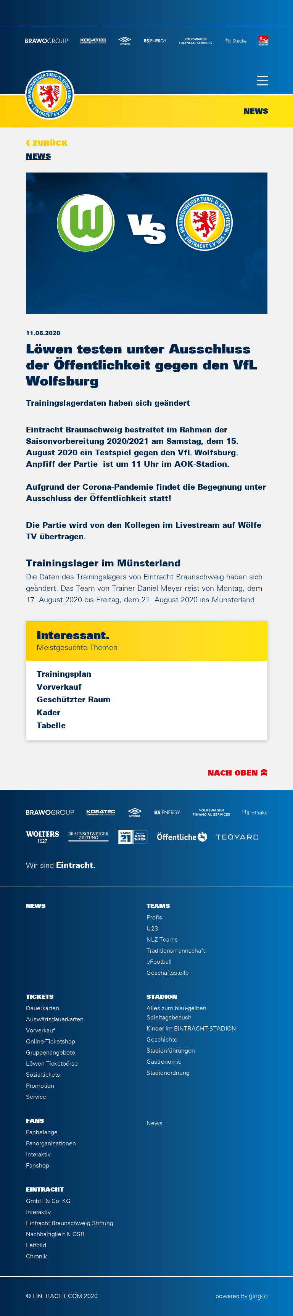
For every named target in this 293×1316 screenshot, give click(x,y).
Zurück (50, 143)
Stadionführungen (170, 1051)
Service (36, 1097)
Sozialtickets (43, 1075)
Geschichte (161, 1040)
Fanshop (37, 1166)
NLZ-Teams (162, 940)
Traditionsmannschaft (175, 951)
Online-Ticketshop (50, 1042)
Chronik (36, 1256)
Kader (48, 713)
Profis (154, 917)
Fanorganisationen (51, 1143)
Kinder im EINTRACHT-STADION (191, 1029)
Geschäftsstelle (167, 973)
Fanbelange (42, 1132)
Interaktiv (38, 1155)
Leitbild (36, 1245)
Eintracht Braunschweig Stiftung (69, 1223)
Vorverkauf (59, 687)
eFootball (159, 962)
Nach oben (233, 773)
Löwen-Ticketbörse (52, 1064)
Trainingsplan (64, 674)
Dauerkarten (42, 1008)
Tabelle (51, 726)
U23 (152, 929)
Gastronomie (164, 1062)
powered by (232, 1296)
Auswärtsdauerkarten (55, 1019)
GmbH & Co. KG (48, 1201)
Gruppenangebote (50, 1053)
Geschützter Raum (74, 700)
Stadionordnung (168, 1073)
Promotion (40, 1086)
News (38, 156)
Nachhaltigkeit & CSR (55, 1234)
